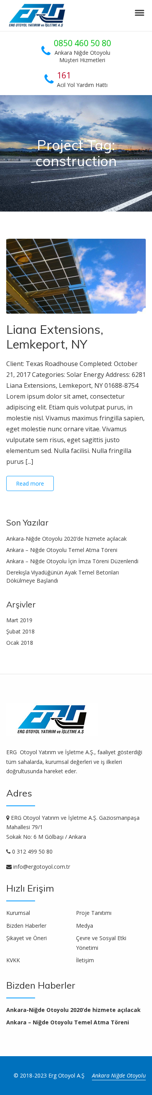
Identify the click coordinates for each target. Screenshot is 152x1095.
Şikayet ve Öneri (26, 938)
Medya (84, 925)
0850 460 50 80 (82, 43)
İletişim (85, 960)
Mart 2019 (19, 620)
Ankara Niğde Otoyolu (119, 1075)
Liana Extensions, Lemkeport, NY (54, 337)
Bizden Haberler (26, 925)
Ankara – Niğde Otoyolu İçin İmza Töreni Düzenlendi (72, 561)
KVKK (13, 960)
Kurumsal (18, 912)
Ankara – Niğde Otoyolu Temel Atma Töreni (61, 550)
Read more (30, 483)
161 (64, 75)
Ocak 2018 (19, 642)
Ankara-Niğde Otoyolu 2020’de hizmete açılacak (66, 538)
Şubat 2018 (20, 631)
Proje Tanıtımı (93, 912)
